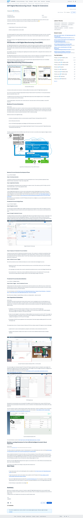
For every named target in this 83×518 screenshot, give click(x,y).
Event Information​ (63, 24)
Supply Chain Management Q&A (60, 42)
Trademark (33, 516)
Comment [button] (49, 502)
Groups (27, 1)
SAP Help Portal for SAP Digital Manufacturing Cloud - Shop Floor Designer (23, 292)
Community (13, 1)
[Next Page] (65, 30)
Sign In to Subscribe (71, 5)
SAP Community (9, 3)
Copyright (23, 516)
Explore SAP (70, 1)
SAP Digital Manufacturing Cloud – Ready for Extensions (27, 6)
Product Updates (57, 29)
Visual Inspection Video (14, 447)
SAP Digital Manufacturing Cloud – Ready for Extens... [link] (42, 3)
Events (39, 1)
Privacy (15, 516)
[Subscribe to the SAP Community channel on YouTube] (66, 516)
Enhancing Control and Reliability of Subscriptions (62, 51)
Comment (10, 511)
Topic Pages (48, 1)
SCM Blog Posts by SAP (31, 3)
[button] (71, 12)
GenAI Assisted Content (64, 26)
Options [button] (67, 7)
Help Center (43, 1)
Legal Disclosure (28, 516)
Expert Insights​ (56, 26)
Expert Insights (70, 24)
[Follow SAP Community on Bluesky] (64, 516)
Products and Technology (20, 1)
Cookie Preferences (43, 516)
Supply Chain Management (23, 3)
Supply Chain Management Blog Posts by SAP (62, 37)
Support (37, 516)
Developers (31, 1)
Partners (35, 1)
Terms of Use (19, 516)
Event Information (57, 24)
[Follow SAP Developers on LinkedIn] (68, 516)
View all (55, 81)
